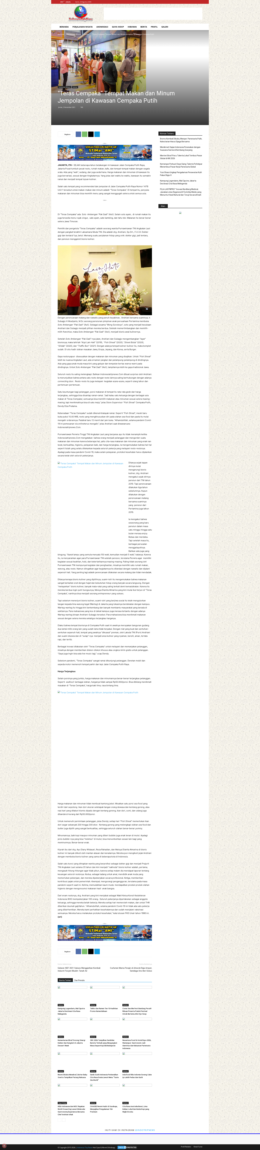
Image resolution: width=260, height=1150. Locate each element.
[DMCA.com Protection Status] (126, 1147)
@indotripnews (145, 1130)
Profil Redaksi (186, 1147)
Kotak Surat (198, 1147)
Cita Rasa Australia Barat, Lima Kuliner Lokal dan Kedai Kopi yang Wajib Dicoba (135, 1109)
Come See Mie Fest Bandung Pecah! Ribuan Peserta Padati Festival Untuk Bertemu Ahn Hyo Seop (137, 1011)
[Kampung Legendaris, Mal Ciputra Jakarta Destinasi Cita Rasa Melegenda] (72, 996)
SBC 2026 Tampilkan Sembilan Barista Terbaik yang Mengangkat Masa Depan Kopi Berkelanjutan (103, 1043)
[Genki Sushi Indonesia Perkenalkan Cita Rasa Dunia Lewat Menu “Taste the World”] (105, 1062)
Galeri (164, 26)
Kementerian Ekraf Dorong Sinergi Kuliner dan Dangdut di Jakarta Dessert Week (71, 1043)
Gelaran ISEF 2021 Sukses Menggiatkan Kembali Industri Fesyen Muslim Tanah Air (79, 969)
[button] (199, 27)
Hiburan (132, 26)
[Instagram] (196, 2)
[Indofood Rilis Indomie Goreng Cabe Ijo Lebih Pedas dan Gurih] (137, 1062)
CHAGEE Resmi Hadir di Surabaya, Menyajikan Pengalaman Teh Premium (103, 1109)
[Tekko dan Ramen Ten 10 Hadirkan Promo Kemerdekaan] (105, 996)
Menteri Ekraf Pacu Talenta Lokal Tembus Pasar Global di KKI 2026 (181, 156)
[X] (200, 2)
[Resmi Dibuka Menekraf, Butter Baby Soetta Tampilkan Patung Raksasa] (72, 1062)
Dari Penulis (79, 980)
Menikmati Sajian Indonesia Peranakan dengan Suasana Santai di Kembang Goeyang (180, 148)
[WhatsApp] (84, 134)
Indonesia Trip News (84, 1147)
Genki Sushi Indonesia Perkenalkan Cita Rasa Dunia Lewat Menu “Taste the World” (104, 1077)
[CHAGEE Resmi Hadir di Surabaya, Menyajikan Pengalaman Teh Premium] (105, 1094)
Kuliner (86, 34)
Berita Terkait (65, 980)
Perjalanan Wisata (82, 26)
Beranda (64, 26)
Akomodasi (102, 26)
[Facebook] (191, 2)
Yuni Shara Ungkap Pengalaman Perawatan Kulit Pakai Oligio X (181, 173)
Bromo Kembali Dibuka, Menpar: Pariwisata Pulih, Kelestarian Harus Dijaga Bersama (181, 140)
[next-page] (63, 1120)
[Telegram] (97, 134)
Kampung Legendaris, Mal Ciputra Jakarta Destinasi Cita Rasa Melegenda (71, 1011)
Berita (143, 26)
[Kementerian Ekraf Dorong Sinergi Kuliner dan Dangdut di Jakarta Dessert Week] (72, 1028)
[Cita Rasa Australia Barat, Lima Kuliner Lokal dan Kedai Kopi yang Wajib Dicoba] (137, 1094)
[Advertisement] (153, 14)
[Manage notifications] (4, 1146)
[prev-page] (59, 1120)
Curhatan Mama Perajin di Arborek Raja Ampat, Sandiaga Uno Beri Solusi (131, 969)
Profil (154, 26)
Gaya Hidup (118, 26)
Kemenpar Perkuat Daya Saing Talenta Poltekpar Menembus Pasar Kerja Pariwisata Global (181, 165)
